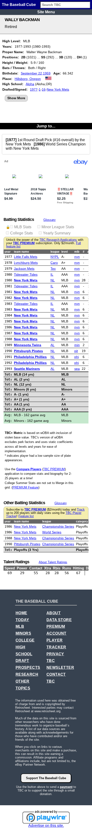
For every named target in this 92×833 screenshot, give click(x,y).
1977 (34, 89)
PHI (76, 357)
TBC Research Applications (58, 240)
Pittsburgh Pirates (28, 351)
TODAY (22, 620)
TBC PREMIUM (24, 243)
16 (44, 89)
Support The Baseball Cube (46, 778)
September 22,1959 (35, 73)
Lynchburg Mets (26, 263)
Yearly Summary (57, 233)
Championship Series (58, 526)
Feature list (26, 516)
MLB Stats (22, 227)
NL (52, 280)
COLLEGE (25, 640)
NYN (77, 257)
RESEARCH (27, 674)
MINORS (23, 633)
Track (81, 509)
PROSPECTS (28, 667)
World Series (51, 532)
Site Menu (46, 12)
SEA (77, 369)
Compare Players (28, 469)
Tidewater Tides (26, 274)
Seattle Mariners (27, 369)
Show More (16, 98)
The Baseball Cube (19, 5)
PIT (76, 351)
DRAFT (22, 661)
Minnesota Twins (27, 345)
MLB (20, 626)
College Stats (21, 233)
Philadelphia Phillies (30, 357)
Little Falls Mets (25, 257)
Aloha (30, 84)
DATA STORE (59, 620)
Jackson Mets (24, 268)
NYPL (54, 257)
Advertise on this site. (46, 826)
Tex (53, 268)
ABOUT (53, 613)
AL (52, 345)
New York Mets (58, 89)
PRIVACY (55, 654)
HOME (21, 613)
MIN (77, 345)
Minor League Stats (58, 227)
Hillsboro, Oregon (28, 79)
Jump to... (46, 126)
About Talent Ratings (53, 562)
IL (51, 274)
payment (66, 787)
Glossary (49, 220)
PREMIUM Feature (25, 487)
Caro (54, 263)
